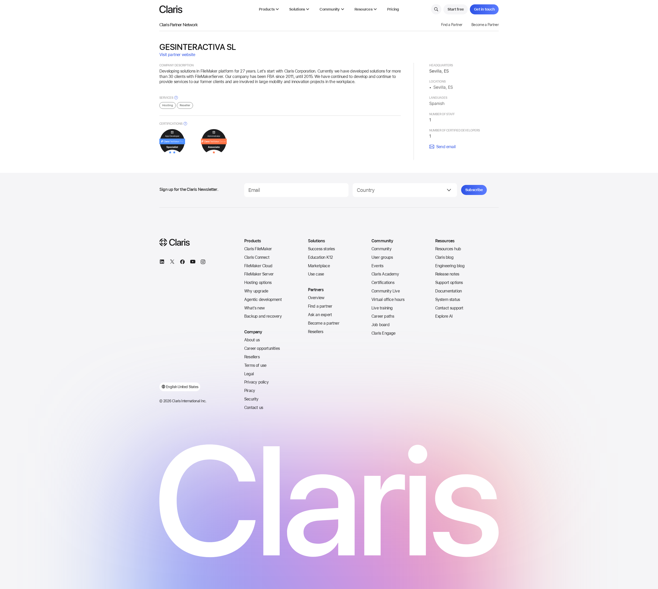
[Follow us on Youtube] (192, 262)
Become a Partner (485, 25)
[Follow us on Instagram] (203, 262)
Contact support (449, 308)
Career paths (382, 316)
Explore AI (444, 316)
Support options (449, 282)
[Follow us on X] (172, 262)
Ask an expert (320, 314)
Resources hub (448, 248)
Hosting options (257, 282)
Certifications (382, 282)
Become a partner (323, 323)
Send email (445, 146)
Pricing (393, 9)
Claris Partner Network (178, 24)
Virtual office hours (387, 299)
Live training (382, 308)
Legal (249, 373)
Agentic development (263, 299)
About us (252, 339)
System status (447, 299)
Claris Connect (256, 257)
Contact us (253, 407)
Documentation (448, 291)
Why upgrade (256, 291)
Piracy (249, 390)
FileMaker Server (258, 274)
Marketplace (319, 265)
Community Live (385, 291)
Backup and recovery (263, 316)
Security (251, 399)
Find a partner (320, 306)
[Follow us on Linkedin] (161, 262)
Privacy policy (256, 382)
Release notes (447, 274)
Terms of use (255, 365)
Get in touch (484, 9)
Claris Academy (385, 274)
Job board (380, 324)
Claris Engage (383, 333)
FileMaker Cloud (258, 265)
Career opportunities (262, 348)
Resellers (252, 356)
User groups (382, 257)
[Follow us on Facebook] (182, 262)
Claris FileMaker (258, 248)
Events (377, 265)
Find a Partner (451, 25)
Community (381, 248)
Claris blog (444, 257)
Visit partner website (177, 54)
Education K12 (320, 257)
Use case (316, 274)
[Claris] (170, 9)
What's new (254, 308)
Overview (316, 297)
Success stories (321, 248)
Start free (455, 9)
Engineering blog (449, 265)
